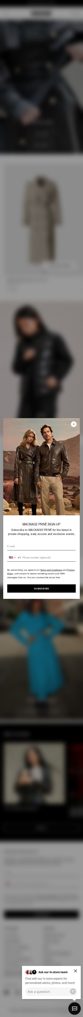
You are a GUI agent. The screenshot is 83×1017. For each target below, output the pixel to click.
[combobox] (14, 557)
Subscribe (41, 588)
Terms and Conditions (51, 569)
